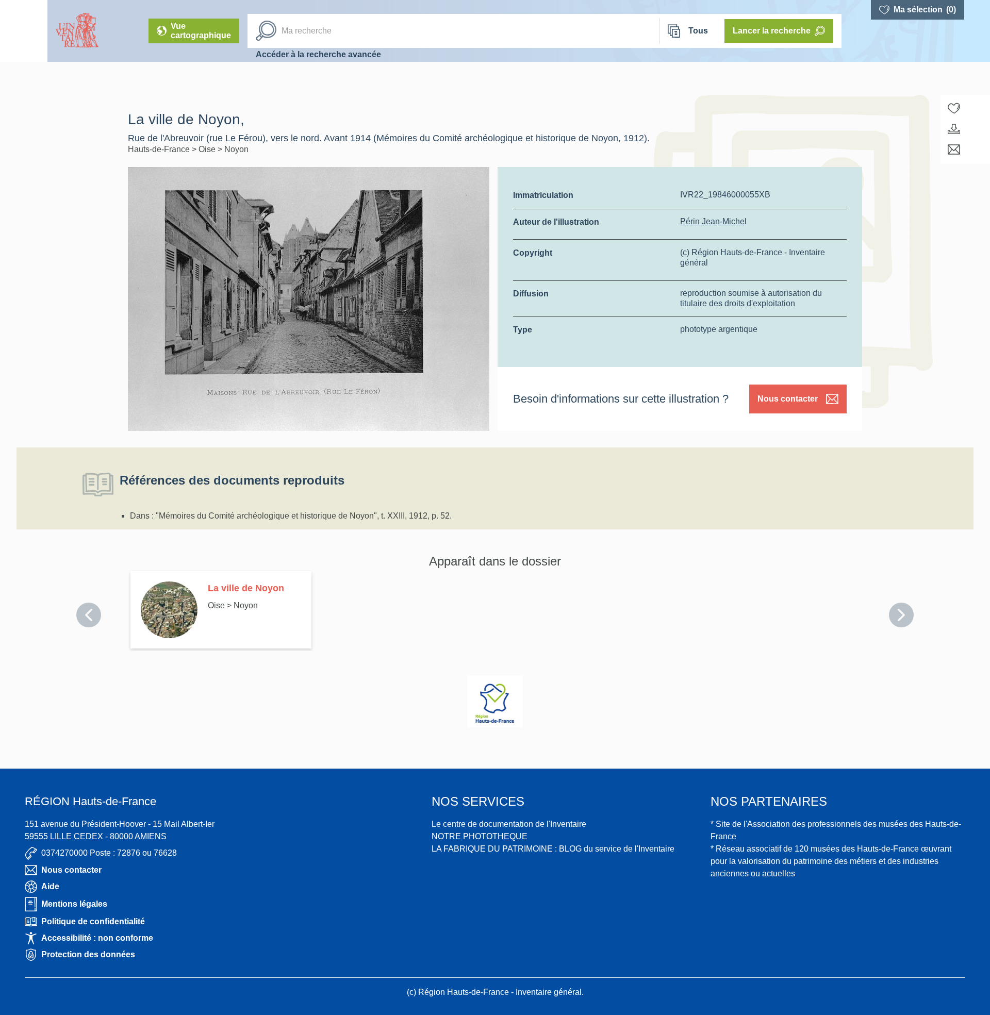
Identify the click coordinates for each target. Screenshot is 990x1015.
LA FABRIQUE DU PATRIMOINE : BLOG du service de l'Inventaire (553, 848)
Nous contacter (787, 398)
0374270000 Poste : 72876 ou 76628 (109, 852)
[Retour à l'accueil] (23, 31)
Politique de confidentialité (93, 921)
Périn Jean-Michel (713, 221)
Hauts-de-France (160, 149)
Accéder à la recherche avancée (318, 54)
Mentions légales (74, 904)
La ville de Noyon (246, 588)
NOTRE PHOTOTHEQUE (479, 836)
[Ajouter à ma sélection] (954, 108)
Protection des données (88, 954)
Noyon (236, 149)
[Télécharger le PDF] (954, 129)
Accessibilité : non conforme (97, 938)
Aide (50, 886)
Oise (208, 149)
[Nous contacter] (954, 149)
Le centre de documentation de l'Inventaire (509, 824)
